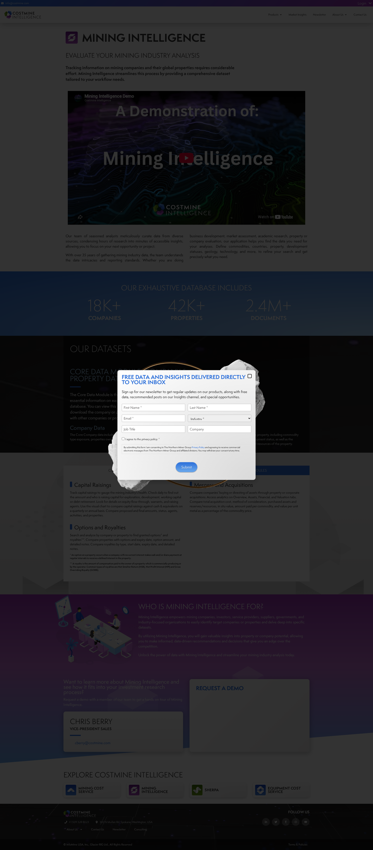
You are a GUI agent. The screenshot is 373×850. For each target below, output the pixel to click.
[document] (186, 425)
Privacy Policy (198, 447)
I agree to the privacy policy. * (142, 439)
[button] (249, 376)
